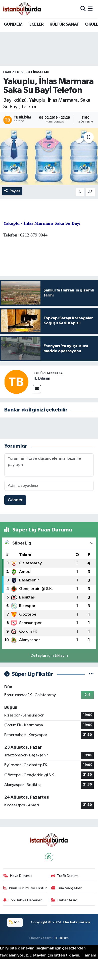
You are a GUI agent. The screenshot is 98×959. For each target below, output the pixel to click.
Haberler (11, 72)
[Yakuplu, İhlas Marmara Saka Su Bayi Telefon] (49, 156)
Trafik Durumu (68, 876)
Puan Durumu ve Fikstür (28, 888)
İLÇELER (36, 24)
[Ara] (83, 9)
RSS (17, 922)
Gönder (15, 500)
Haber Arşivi (67, 900)
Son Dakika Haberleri (25, 900)
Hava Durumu (21, 876)
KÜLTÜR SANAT (64, 24)
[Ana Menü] (90, 9)
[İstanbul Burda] (22, 9)
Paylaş (15, 191)
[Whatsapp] (49, 857)
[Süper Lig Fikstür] (91, 674)
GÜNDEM (13, 24)
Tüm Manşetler (69, 888)
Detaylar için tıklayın (49, 655)
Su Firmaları (37, 72)
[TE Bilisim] (16, 382)
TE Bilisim (41, 378)
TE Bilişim (61, 938)
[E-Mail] (37, 389)
